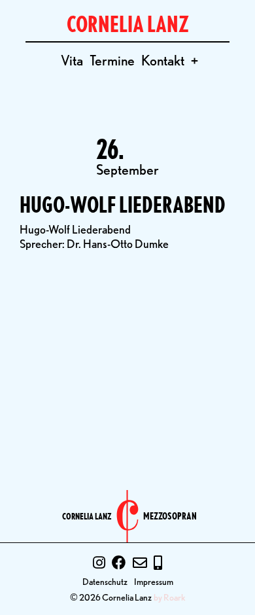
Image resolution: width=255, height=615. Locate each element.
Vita (72, 60)
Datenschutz (105, 581)
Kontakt (162, 60)
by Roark (170, 597)
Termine (112, 60)
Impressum (153, 581)
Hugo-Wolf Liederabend (123, 204)
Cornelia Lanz (87, 516)
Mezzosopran (170, 516)
